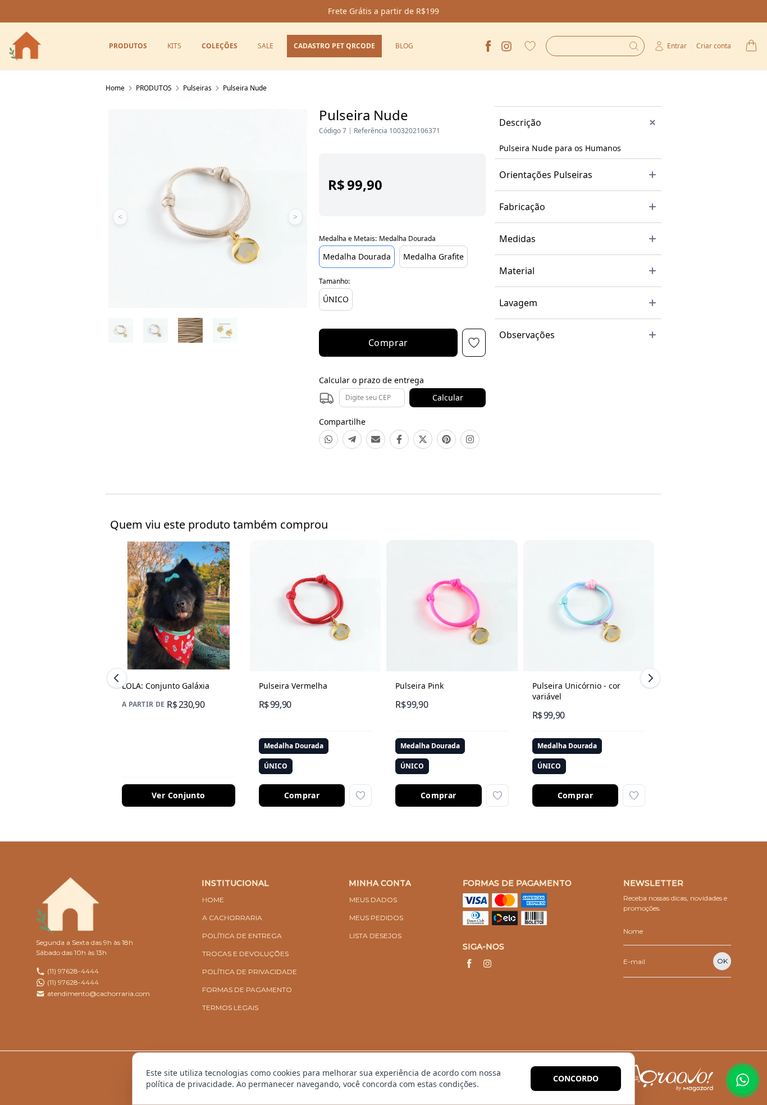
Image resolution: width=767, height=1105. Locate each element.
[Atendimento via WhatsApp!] (742, 1080)
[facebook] (488, 46)
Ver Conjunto (178, 795)
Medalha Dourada (357, 256)
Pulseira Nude (245, 88)
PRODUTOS (154, 88)
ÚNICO (336, 299)
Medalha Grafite (433, 256)
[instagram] (506, 46)
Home (115, 88)
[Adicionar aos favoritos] (360, 795)
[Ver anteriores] (118, 678)
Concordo (576, 1078)
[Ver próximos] (648, 678)
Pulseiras (197, 88)
